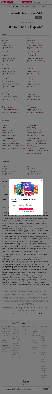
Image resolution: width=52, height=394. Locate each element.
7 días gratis (26, 209)
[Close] (41, 181)
